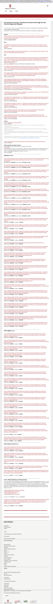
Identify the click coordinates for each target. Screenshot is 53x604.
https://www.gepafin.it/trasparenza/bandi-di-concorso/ (29, 137)
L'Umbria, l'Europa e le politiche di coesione (12, 534)
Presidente (6, 525)
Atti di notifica (6, 536)
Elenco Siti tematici (8, 575)
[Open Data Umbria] (18, 601)
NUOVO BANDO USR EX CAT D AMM (12, 494)
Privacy (5, 531)
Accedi (6, 595)
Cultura (5, 550)
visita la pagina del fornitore (43, 1)
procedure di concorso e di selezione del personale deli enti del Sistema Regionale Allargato (24, 19)
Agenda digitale (7, 544)
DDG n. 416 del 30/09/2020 (9, 63)
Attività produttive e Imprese (10, 548)
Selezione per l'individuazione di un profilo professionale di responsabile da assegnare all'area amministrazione (24, 141)
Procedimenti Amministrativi (10, 581)
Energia (5, 553)
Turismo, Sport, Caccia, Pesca (10, 566)
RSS (6, 11)
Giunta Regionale (7, 527)
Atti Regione (6, 585)
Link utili (5, 573)
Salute (5, 563)
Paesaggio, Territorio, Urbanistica (10, 560)
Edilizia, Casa (6, 551)
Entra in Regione (8, 521)
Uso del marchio (7, 578)
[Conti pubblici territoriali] (33, 601)
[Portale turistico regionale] (25, 601)
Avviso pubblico (7, 147)
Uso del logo (6, 577)
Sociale (5, 564)
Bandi (6, 19)
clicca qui (17, 1)
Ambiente (6, 547)
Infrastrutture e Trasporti (9, 554)
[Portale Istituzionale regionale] (8, 601)
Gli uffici (5, 528)
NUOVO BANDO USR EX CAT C (11, 492)
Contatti (10, 11)
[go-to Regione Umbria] (10, 5)
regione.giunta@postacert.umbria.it (12, 592)
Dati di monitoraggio (8, 587)
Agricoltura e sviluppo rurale (9, 546)
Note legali (6, 586)
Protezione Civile (7, 561)
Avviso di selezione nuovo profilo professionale (12, 122)
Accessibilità (6, 583)
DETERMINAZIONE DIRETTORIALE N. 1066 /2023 (14, 490)
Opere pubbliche (7, 559)
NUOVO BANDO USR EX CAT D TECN (12, 491)
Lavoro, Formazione (8, 557)
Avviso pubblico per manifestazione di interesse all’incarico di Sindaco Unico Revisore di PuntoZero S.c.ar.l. (24, 242)
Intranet (16, 11)
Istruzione (6, 556)
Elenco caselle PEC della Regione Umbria (12, 572)
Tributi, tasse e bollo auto (9, 589)
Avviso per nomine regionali (9, 538)
